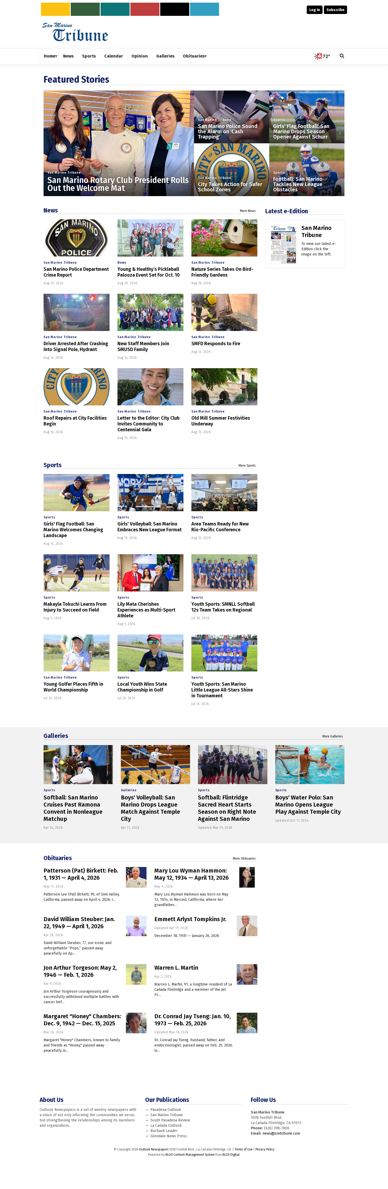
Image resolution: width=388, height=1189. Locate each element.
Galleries (56, 736)
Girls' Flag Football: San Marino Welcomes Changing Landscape (73, 529)
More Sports (247, 465)
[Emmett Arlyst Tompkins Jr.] (247, 926)
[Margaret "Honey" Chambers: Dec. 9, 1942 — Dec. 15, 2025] (136, 1023)
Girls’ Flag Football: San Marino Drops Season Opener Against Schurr (301, 131)
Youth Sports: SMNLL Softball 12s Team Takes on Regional (223, 607)
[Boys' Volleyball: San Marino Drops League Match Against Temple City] (155, 764)
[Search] (342, 56)
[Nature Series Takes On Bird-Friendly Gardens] (224, 238)
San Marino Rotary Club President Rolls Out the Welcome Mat (118, 184)
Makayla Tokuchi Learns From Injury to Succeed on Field (75, 607)
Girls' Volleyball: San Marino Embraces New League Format (149, 527)
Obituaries (58, 858)
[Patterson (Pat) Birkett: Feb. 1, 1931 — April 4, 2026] (136, 877)
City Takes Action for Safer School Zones (230, 187)
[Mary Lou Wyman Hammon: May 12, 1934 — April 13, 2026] (247, 877)
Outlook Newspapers (153, 1149)
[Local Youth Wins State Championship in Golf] (150, 653)
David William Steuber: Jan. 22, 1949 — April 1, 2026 (79, 923)
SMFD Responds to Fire (215, 344)
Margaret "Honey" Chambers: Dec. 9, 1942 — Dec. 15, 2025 (82, 1020)
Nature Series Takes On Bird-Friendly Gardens (222, 272)
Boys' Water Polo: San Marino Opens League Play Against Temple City (308, 804)
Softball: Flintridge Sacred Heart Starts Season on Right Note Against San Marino (227, 808)
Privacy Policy (265, 1149)
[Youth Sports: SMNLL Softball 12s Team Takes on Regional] (224, 572)
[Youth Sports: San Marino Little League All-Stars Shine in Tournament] (224, 653)
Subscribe (335, 10)
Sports (279, 120)
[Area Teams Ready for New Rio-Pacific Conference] (224, 492)
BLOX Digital (231, 1155)
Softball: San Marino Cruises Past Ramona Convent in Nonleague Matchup (73, 808)
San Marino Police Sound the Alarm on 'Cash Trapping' (227, 131)
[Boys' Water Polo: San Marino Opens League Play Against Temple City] (310, 764)
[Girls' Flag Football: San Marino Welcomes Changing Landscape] (77, 492)
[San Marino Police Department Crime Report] (77, 238)
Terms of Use (244, 1149)
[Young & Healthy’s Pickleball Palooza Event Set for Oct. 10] (150, 238)
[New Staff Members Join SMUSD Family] (150, 312)
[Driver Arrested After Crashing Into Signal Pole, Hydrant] (77, 312)
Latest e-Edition (286, 211)
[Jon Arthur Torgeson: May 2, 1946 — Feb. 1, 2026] (136, 974)
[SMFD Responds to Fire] (224, 312)
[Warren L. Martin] (247, 974)
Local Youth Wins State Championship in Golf (142, 687)
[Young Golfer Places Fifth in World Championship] (77, 653)
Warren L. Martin (176, 967)
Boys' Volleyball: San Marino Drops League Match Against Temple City (150, 808)
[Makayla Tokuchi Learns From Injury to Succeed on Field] (77, 572)
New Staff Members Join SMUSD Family (143, 346)
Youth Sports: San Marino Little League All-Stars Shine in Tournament (222, 690)
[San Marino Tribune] (283, 246)
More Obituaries (244, 858)
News (51, 210)
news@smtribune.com (281, 1133)
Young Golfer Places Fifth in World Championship (73, 687)
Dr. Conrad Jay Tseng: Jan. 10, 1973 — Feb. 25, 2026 (192, 1020)
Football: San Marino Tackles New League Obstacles (298, 184)
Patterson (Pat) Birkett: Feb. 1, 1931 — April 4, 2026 (81, 874)
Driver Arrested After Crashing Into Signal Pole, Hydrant (76, 346)
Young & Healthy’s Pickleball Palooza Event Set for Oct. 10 (148, 272)
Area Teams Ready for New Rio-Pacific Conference (220, 527)
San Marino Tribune (64, 172)
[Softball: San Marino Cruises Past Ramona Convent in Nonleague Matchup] (78, 764)
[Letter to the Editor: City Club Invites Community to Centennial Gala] (150, 386)
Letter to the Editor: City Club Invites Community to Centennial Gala (148, 424)
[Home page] (75, 31)
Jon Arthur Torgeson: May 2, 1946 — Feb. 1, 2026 (80, 971)
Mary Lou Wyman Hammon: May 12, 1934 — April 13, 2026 (191, 874)
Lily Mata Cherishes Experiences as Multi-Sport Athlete (146, 610)
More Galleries (332, 736)
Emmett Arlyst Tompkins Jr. (190, 919)
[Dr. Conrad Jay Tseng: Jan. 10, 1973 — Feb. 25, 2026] (247, 1023)
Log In (314, 10)
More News (248, 211)
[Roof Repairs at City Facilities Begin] (77, 386)
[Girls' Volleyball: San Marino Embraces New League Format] (150, 492)
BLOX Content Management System (190, 1155)
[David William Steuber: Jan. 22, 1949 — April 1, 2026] (136, 926)
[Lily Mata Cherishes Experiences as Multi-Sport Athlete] (150, 572)
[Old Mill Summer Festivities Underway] (224, 386)
